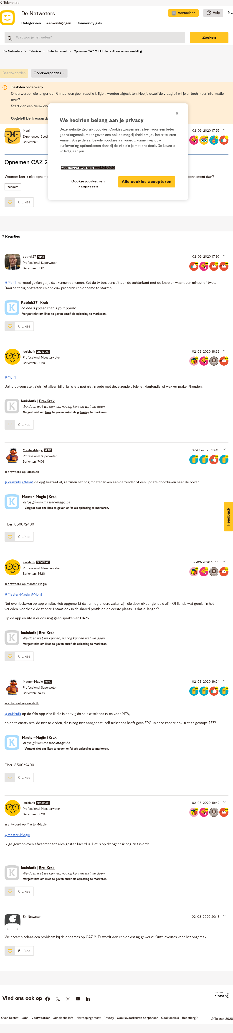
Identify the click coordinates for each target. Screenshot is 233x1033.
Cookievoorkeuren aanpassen (88, 184)
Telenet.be (11, 3)
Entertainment (57, 51)
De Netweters (38, 14)
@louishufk (13, 482)
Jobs (24, 1018)
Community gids (89, 23)
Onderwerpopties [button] (47, 73)
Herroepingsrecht (88, 1018)
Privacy (109, 1018)
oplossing (82, 314)
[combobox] (95, 37)
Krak (44, 303)
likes (47, 314)
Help (216, 13)
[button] (223, 129)
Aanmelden (186, 13)
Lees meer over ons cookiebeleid (88, 168)
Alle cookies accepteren (147, 182)
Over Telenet (9, 1018)
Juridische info (63, 1018)
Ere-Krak (47, 401)
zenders (13, 187)
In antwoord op (22, 472)
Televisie (35, 51)
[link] (15, 74)
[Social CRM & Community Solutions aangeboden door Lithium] (221, 995)
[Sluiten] (177, 113)
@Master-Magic (17, 595)
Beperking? (190, 1018)
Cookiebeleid (170, 1018)
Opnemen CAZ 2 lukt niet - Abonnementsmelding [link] (108, 51)
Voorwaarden (40, 1018)
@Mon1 (10, 283)
